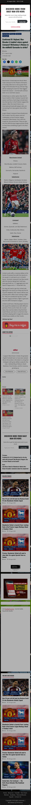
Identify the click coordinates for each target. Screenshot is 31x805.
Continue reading (15, 26)
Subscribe (22, 22)
